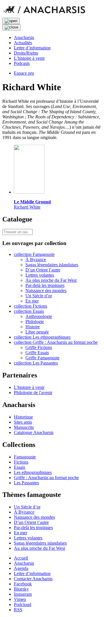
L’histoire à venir (29, 58)
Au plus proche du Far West (51, 280)
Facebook (23, 583)
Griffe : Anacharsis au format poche (46, 477)
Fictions (21, 462)
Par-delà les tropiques (44, 285)
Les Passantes (26, 482)
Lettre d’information (32, 47)
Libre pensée (37, 331)
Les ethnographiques (33, 472)
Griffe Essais (37, 352)
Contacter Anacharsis (33, 578)
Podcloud (22, 604)
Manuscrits (24, 427)
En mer (32, 300)
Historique (23, 416)
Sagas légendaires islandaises (51, 264)
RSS (18, 609)
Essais (19, 467)
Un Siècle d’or (38, 295)
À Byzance (35, 259)
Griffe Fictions (38, 347)
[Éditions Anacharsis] (44, 15)
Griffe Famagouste (42, 357)
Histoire (32, 326)
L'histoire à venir (29, 387)
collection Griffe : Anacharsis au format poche (56, 342)
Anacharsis (24, 37)
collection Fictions (30, 306)
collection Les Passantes (36, 362)
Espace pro (24, 73)
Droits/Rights (26, 53)
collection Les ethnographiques (42, 337)
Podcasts (22, 63)
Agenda (21, 568)
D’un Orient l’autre (42, 269)
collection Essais (29, 311)
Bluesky (21, 589)
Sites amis (23, 422)
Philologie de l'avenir (33, 392)
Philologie (34, 321)
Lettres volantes (39, 275)
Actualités (23, 42)
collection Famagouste (34, 254)
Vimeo (20, 599)
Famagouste (25, 456)
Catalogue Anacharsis (33, 432)
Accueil (21, 558)
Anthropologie (38, 316)
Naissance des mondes (45, 290)
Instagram (23, 594)
